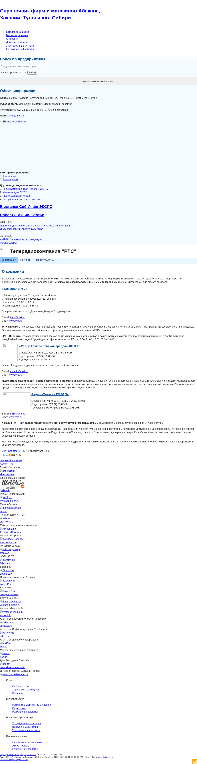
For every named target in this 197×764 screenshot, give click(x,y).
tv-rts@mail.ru (16, 115)
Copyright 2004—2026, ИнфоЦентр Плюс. (18, 755)
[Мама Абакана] (11, 508)
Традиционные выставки (26, 723)
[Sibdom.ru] (7, 570)
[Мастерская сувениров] (5, 653)
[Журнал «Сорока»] (11, 539)
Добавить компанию (17, 42)
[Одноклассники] (10, 455)
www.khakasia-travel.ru (12, 667)
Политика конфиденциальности (14, 760)
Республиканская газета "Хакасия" (22, 199)
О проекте (12, 38)
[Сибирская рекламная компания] (8, 528)
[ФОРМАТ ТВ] (7, 559)
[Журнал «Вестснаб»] (11, 612)
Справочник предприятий (27, 742)
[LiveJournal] (17, 455)
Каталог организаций (18, 32)
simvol (3, 646)
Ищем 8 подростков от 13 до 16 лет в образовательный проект (35, 225)
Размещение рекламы (25, 711)
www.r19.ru (6, 584)
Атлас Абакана (20, 745)
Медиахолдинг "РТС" (15, 192)
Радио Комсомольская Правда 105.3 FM (25, 189)
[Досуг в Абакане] (10, 601)
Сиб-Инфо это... (21, 686)
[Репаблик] (7, 591)
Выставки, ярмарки (17, 35)
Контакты (25, 259)
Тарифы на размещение (26, 689)
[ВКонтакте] (4, 455)
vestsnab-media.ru (10, 605)
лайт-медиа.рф (8, 542)
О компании (9, 259)
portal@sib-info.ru (105, 757)
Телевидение (10, 179)
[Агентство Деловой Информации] (5, 643)
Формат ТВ (6, 553)
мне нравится (10, 451)
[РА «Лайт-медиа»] (10, 549)
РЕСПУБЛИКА (8, 243)
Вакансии (17, 693)
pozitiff (3, 657)
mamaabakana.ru (9, 501)
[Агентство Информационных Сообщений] (7, 632)
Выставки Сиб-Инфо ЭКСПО (26, 206)
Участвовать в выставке (20, 45)
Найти (32, 72)
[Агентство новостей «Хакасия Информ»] (7, 622)
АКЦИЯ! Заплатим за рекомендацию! (21, 239)
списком (4, 460)
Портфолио (19, 708)
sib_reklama (6, 521)
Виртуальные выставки (25, 727)
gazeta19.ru (6, 464)
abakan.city (6, 573)
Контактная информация (20, 49)
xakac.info (5, 615)
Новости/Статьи (44, 259)
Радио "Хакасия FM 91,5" (17, 195)
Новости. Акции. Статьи (22, 215)
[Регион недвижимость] (6, 497)
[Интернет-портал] (14, 674)
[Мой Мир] (13, 455)
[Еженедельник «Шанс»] (13, 484)
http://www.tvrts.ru (16, 121)
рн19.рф (5, 490)
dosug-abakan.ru (9, 594)
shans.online (7, 474)
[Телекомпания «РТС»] (5, 518)
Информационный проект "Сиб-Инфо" (22, 229)
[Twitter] (7, 455)
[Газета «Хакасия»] (7, 470)
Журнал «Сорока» (10, 532)
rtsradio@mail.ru (19, 371)
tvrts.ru (3, 511)
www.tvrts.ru (15, 321)
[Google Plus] (20, 455)
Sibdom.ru (5, 563)
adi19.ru (4, 636)
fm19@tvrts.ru (17, 413)
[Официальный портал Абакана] (7, 580)
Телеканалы (9, 176)
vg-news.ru (6, 626)
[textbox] (20, 66)
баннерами (15, 460)
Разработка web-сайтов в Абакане (32, 704)
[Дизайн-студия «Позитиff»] (5, 664)
